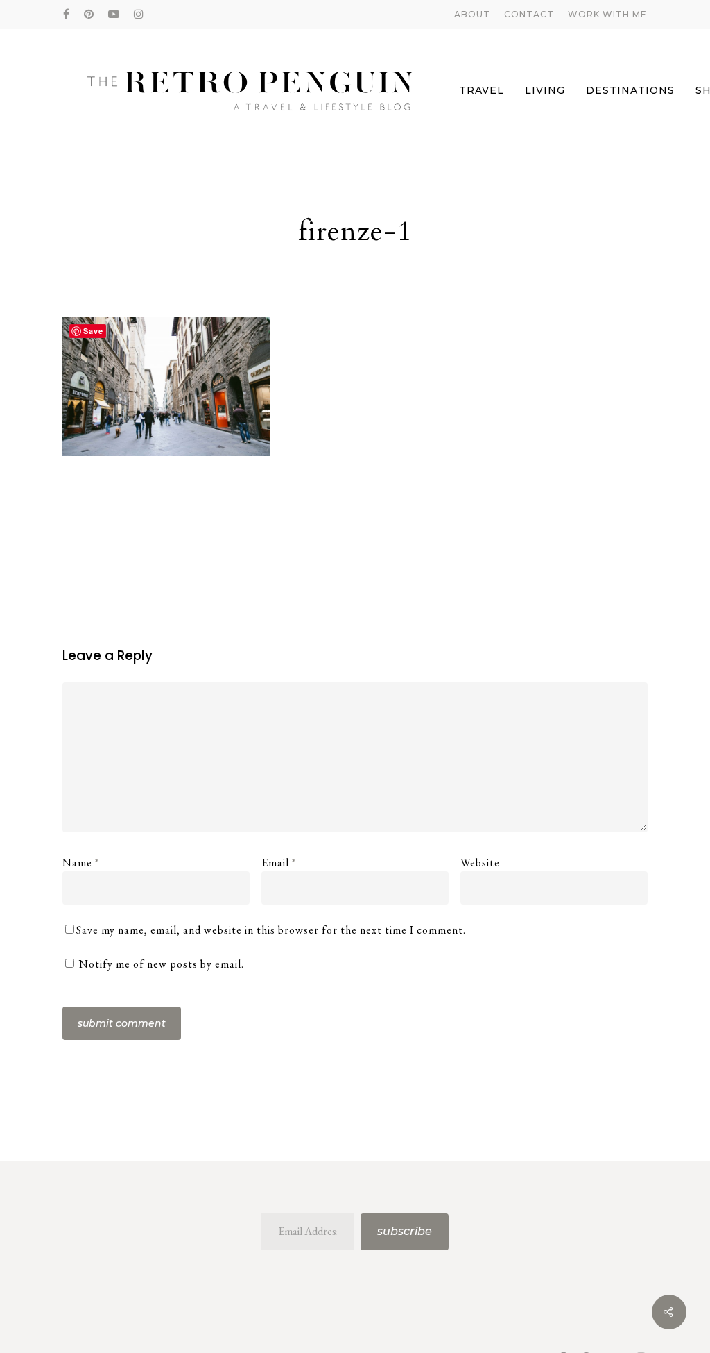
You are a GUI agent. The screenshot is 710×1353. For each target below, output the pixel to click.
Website (480, 862)
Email (278, 862)
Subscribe (404, 1231)
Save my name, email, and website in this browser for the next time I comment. (271, 930)
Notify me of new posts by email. (161, 964)
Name (80, 862)
